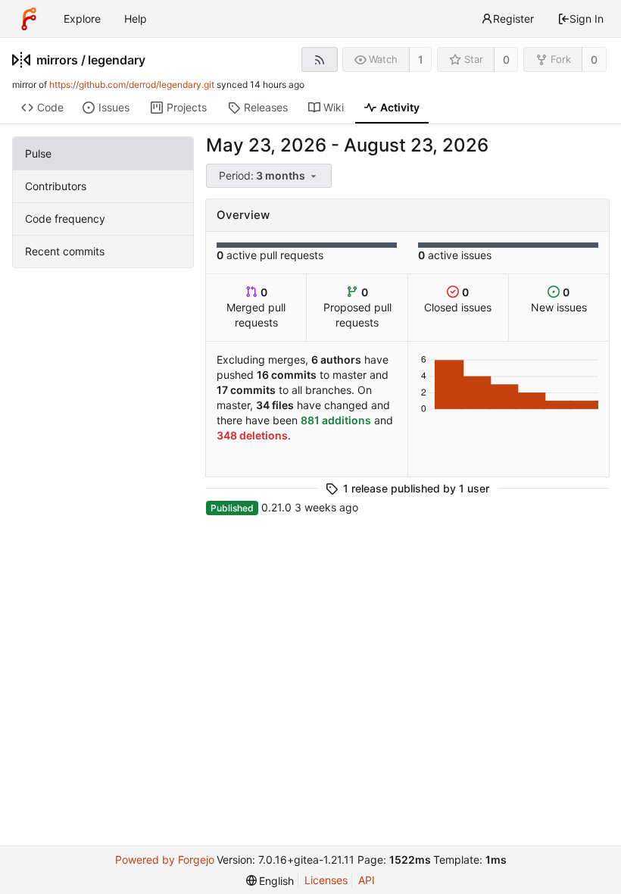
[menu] (270, 176)
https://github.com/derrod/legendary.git (131, 84)
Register (513, 18)
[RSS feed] (319, 59)
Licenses (326, 880)
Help (135, 18)
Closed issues (457, 300)
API (366, 880)
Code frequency (65, 218)
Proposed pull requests (357, 307)
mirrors (57, 59)
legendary (116, 59)
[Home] (29, 19)
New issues (559, 300)
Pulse (38, 153)
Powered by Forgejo (164, 859)
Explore (82, 18)
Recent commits (65, 251)
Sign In (587, 18)
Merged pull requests (256, 307)
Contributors (55, 186)
